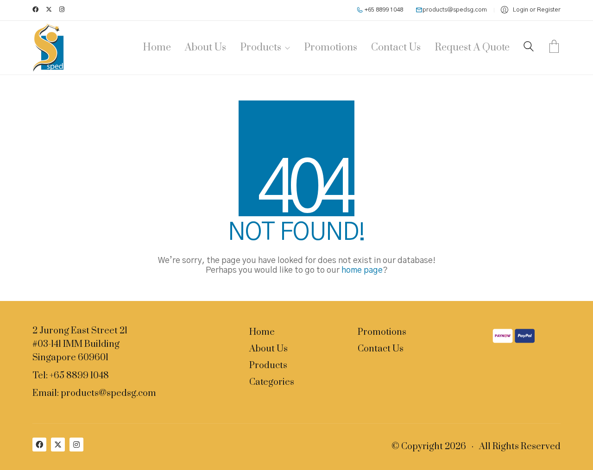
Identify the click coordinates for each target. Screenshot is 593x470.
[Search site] (529, 48)
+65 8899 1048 (383, 10)
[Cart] (554, 48)
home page (362, 270)
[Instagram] (76, 444)
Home (262, 332)
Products (268, 365)
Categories (271, 382)
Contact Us (381, 349)
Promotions (382, 332)
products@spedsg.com (455, 10)
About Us (268, 349)
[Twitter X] (58, 444)
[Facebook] (39, 444)
